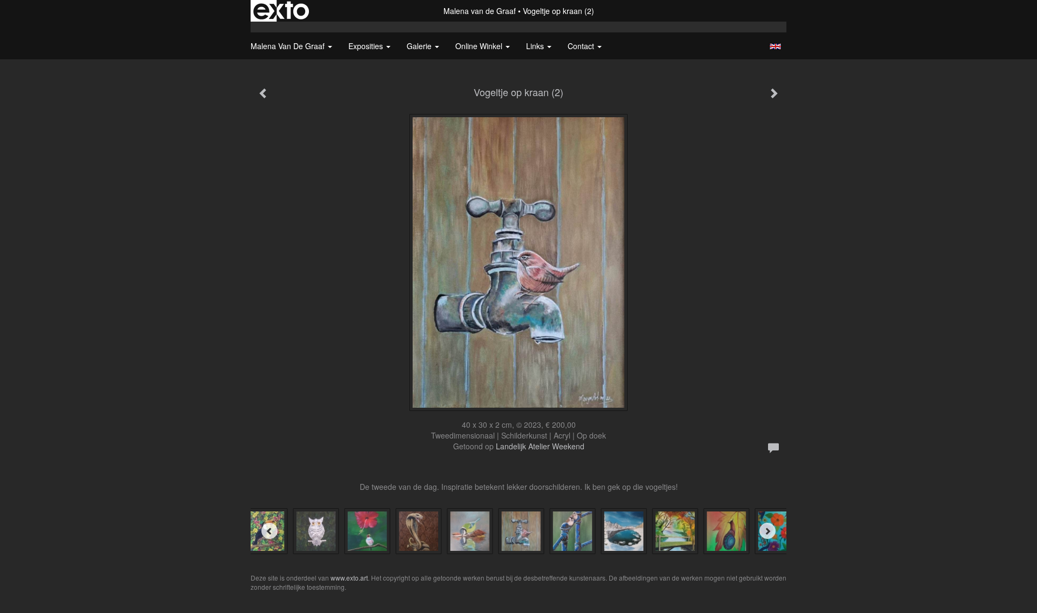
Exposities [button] (366, 46)
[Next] (767, 531)
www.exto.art (349, 577)
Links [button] (536, 46)
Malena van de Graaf (479, 10)
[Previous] (269, 531)
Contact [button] (582, 46)
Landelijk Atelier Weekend (540, 446)
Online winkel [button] (479, 46)
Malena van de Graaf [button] (289, 46)
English (775, 46)
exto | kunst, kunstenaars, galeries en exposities (281, 11)
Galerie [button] (420, 46)
